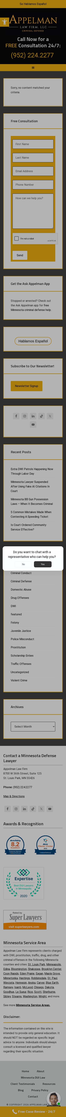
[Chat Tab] (33, 558)
